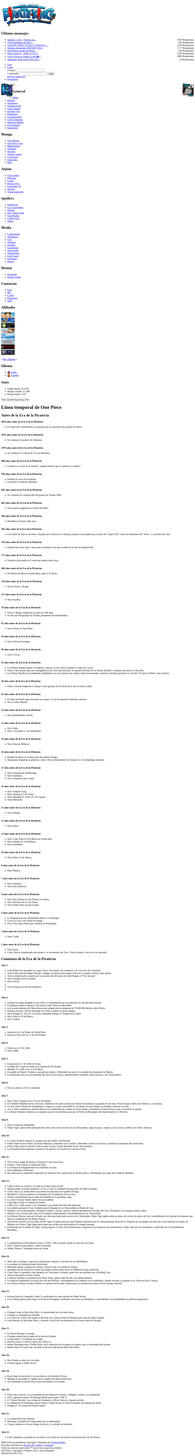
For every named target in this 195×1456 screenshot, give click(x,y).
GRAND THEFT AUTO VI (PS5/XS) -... (27, 45)
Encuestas (12, 258)
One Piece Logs (15, 143)
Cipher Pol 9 (13, 218)
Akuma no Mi (14, 106)
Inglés (14, 372)
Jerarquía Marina (15, 122)
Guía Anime (13, 175)
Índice (15, 97)
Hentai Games (14, 277)
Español (15, 375)
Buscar (10, 261)
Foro (9, 64)
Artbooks (11, 148)
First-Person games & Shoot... (21, 50)
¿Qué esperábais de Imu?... (20, 42)
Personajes (12, 103)
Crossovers (12, 157)
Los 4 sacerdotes (15, 207)
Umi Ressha (13, 215)
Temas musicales (15, 192)
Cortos (10, 181)
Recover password (16, 76)
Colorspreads (13, 234)
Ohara (10, 221)
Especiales (12, 159)
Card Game (12, 256)
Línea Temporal (15, 119)
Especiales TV (14, 186)
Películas (11, 178)
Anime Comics (14, 154)
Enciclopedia (13, 125)
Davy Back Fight (15, 213)
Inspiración (12, 128)
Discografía (12, 250)
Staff (9, 301)
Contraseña (12, 73)
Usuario (11, 70)
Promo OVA (13, 183)
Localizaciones (14, 117)
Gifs (9, 239)
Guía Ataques (13, 108)
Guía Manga (13, 140)
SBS (9, 162)
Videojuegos (13, 253)
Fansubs (11, 245)
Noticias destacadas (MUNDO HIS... (25, 48)
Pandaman (12, 114)
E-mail (10, 295)
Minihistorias (13, 146)
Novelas (11, 151)
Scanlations (12, 247)
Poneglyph (12, 204)
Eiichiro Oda (13, 111)
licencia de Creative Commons (38, 1445)
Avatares (11, 242)
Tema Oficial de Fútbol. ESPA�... (24, 56)
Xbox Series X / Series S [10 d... (23, 53)
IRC (9, 292)
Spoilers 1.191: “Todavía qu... (21, 39)
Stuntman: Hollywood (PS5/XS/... (23, 59)
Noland (10, 210)
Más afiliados (9, 359)
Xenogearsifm (58, 1442)
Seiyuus (11, 189)
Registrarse (12, 79)
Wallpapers (12, 237)
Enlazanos (12, 298)
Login (10, 67)
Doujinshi (12, 274)
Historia (11, 100)
